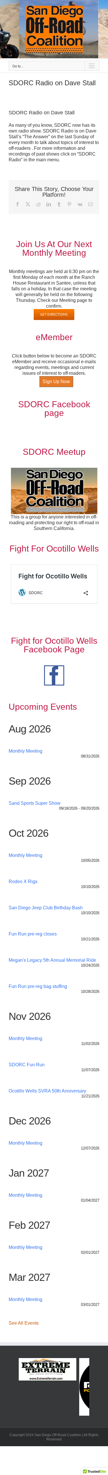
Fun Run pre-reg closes (33, 933)
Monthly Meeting (25, 751)
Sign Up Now (56, 381)
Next (94, 1386)
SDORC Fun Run (27, 1064)
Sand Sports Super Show (34, 803)
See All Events (24, 1323)
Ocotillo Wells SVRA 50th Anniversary (47, 1090)
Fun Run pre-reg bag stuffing (38, 986)
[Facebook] (54, 675)
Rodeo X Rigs (23, 881)
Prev (13, 1386)
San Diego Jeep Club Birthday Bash (46, 907)
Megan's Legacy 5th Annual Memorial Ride (52, 960)
